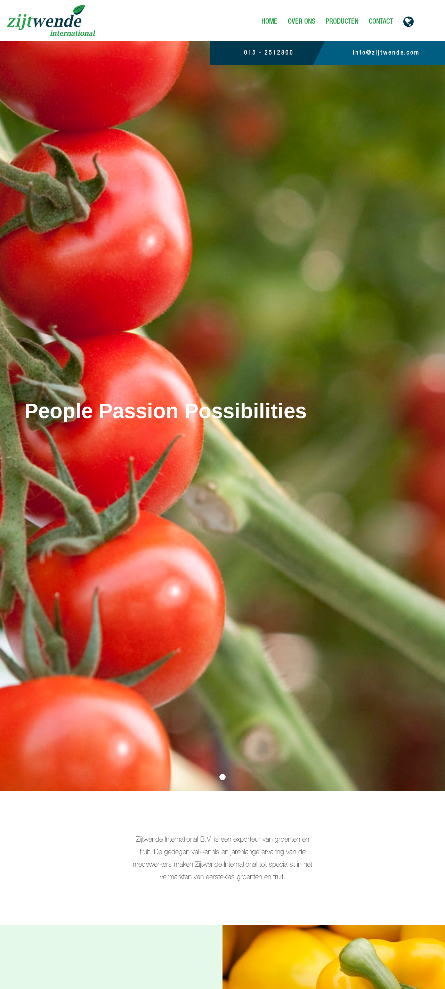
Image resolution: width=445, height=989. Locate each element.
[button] (408, 21)
